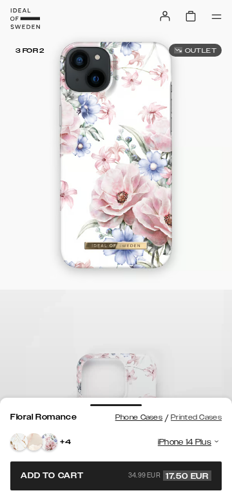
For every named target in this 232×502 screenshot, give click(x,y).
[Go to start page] (25, 18)
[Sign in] (165, 16)
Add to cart (115, 475)
